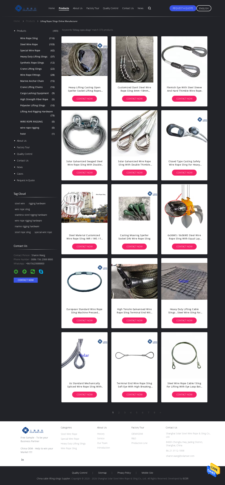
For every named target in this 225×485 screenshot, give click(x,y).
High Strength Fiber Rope (37, 99)
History (100, 433)
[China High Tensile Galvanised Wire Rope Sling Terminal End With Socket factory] (134, 281)
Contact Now (85, 98)
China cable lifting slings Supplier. (54, 478)
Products (64, 8)
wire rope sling (22, 209)
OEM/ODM (137, 433)
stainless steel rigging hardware (31, 214)
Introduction (103, 447)
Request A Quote (183, 8)
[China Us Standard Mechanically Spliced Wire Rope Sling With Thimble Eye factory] (84, 355)
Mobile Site (147, 473)
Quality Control (110, 8)
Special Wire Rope (37, 50)
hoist (37, 133)
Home (52, 8)
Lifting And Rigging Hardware (37, 113)
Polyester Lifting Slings (37, 105)
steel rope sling (23, 232)
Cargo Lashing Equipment (37, 93)
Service (101, 438)
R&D (133, 438)
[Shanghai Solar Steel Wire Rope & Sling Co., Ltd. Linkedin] (23, 459)
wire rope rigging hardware (28, 220)
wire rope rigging (37, 127)
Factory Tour (92, 8)
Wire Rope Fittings (37, 74)
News (140, 8)
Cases (20, 173)
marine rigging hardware (27, 226)
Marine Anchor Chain (37, 81)
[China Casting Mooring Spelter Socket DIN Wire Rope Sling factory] (134, 207)
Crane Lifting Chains (37, 87)
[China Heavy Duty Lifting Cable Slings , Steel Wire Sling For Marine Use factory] (184, 281)
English (204, 8)
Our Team (102, 443)
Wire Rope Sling (37, 38)
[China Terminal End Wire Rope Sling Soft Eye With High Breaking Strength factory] (134, 355)
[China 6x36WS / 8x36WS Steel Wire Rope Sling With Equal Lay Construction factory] (184, 207)
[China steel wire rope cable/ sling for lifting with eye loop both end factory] (184, 355)
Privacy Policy (124, 473)
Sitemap (102, 473)
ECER (185, 478)
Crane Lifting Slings (37, 68)
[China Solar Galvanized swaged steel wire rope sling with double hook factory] (84, 133)
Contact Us (128, 8)
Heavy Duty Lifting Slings (37, 56)
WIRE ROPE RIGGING (37, 121)
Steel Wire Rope (37, 44)
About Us (78, 8)
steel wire (20, 203)
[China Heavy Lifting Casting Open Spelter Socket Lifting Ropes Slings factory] (84, 59)
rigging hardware (37, 203)
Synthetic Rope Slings (37, 62)
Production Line (139, 443)
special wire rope (43, 232)
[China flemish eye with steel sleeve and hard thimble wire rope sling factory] (184, 59)
